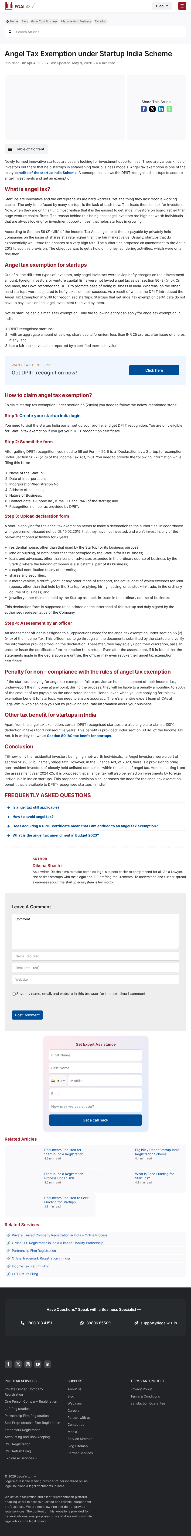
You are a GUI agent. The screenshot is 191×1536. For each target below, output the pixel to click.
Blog (24, 21)
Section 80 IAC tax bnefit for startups (79, 735)
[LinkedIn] (161, 110)
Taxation (100, 21)
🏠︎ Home (12, 21)
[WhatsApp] (169, 110)
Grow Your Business (44, 21)
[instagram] (28, 1364)
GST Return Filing (25, 1274)
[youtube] (37, 1364)
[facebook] (8, 1364)
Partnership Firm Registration (34, 1250)
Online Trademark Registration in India (41, 1258)
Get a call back (95, 1120)
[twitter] (18, 1364)
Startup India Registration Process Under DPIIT (63, 1176)
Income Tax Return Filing (30, 1266)
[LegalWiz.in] (20, 4)
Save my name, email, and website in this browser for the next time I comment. (81, 993)
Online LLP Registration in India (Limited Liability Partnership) (58, 1243)
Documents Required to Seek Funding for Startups (66, 1200)
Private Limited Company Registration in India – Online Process (59, 1235)
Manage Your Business (76, 21)
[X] (152, 110)
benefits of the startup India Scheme (45, 172)
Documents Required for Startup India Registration (63, 1152)
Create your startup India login (50, 415)
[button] (26, 149)
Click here (154, 370)
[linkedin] (47, 1364)
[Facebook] (144, 110)
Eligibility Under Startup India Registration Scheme (157, 1152)
